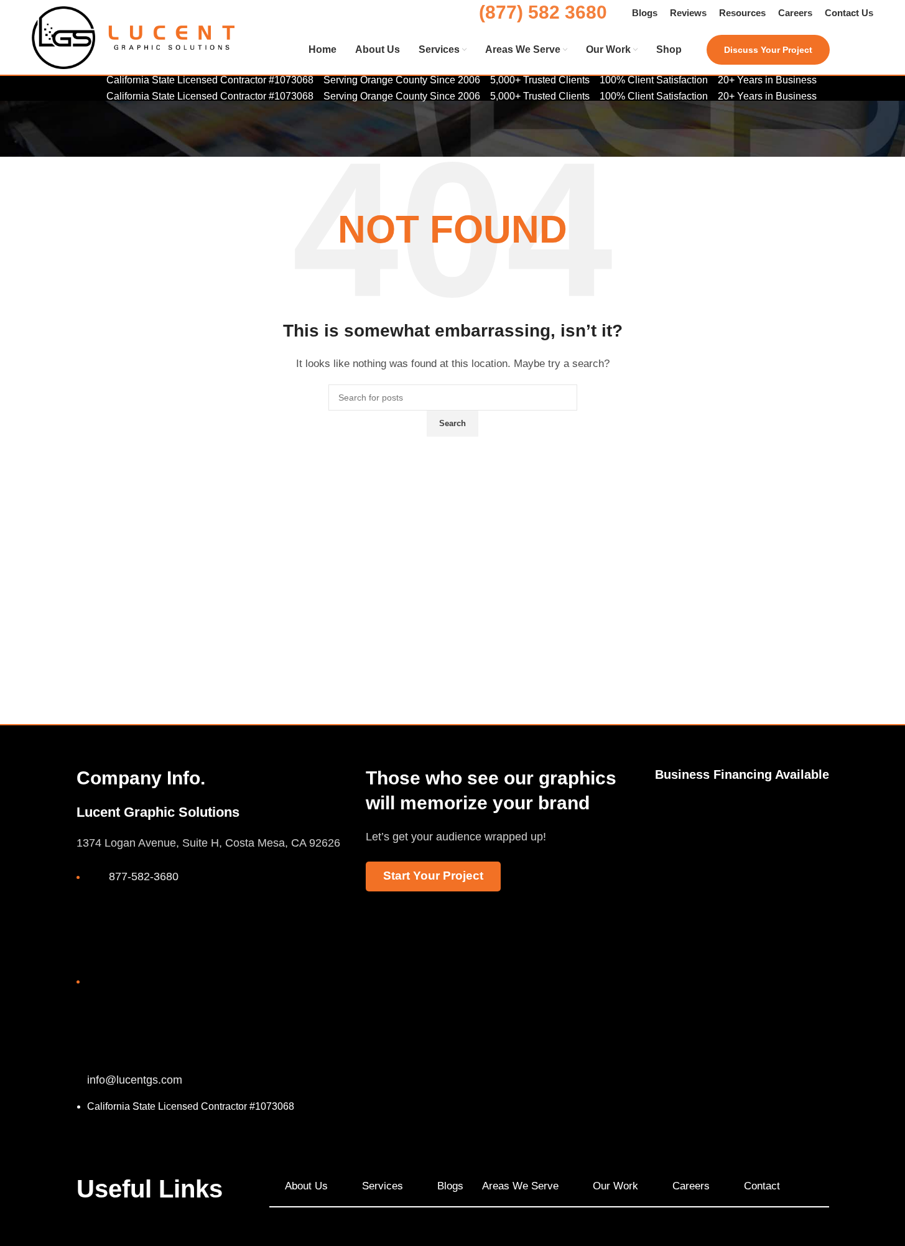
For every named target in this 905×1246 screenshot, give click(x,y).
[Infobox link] (452, 50)
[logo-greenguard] (805, 826)
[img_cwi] (677, 828)
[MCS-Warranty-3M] (741, 815)
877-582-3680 (144, 876)
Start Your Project (433, 875)
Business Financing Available (742, 774)
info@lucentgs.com (134, 1080)
